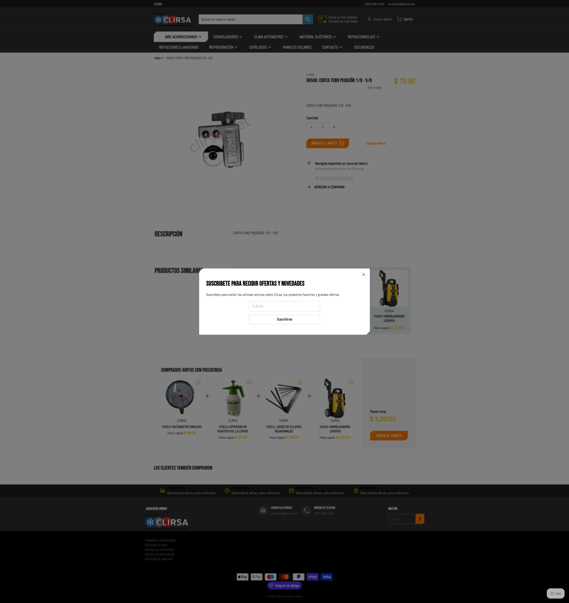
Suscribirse (284, 319)
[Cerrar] (363, 274)
